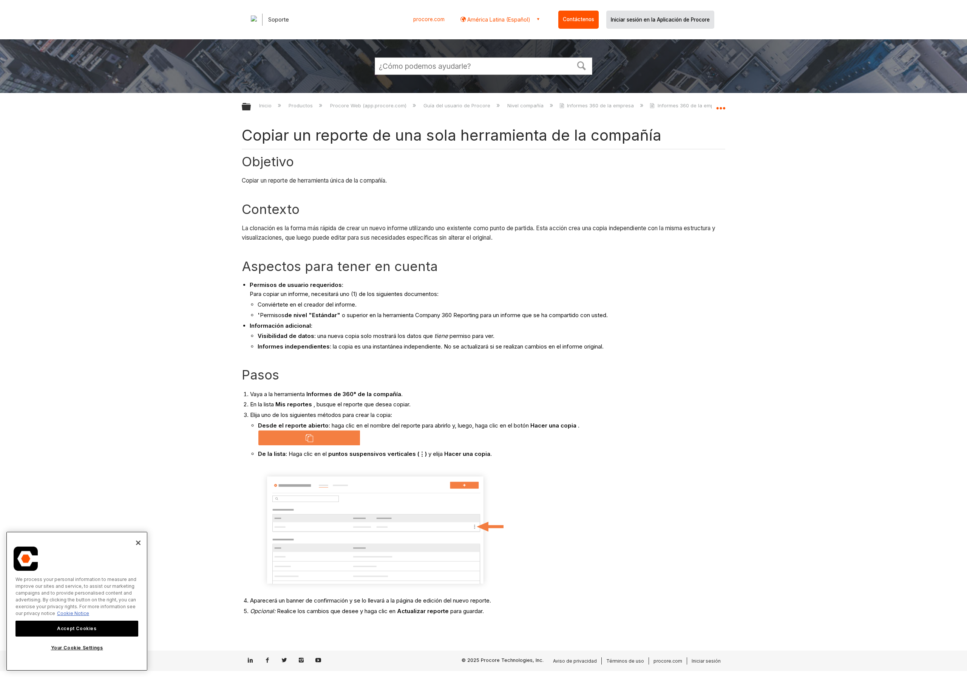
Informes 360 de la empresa (600, 105)
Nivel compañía (526, 105)
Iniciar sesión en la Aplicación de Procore (660, 20)
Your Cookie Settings (77, 648)
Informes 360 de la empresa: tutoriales (703, 105)
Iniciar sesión (706, 661)
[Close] (138, 542)
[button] (581, 65)
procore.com (429, 19)
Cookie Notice (73, 613)
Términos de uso (625, 661)
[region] (77, 601)
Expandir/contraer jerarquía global (251, 107)
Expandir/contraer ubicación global (720, 104)
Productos (301, 105)
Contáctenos (578, 19)
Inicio (266, 105)
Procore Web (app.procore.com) (369, 105)
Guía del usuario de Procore (457, 105)
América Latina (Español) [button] (498, 19)
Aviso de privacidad (575, 661)
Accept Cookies (76, 628)
